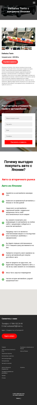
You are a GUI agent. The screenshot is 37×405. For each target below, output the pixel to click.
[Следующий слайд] (32, 118)
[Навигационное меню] (34, 3)
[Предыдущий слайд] (4, 118)
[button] (10, 143)
